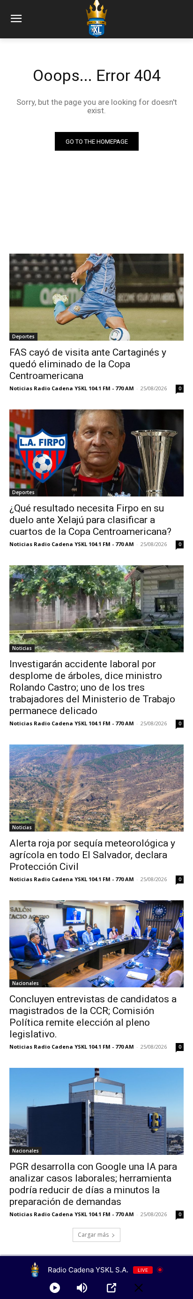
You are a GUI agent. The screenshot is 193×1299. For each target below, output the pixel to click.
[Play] (54, 1287)
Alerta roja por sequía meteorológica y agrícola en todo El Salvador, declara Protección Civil (92, 855)
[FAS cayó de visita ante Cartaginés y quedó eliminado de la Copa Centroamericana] (96, 297)
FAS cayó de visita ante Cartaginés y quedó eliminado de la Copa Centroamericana (87, 364)
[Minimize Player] (138, 1287)
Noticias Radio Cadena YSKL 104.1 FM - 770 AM (71, 388)
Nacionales (25, 983)
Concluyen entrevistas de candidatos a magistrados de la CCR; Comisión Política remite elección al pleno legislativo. (93, 1016)
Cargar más (93, 1235)
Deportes (23, 336)
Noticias (22, 648)
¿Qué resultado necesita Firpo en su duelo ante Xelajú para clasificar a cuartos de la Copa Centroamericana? (90, 520)
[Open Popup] (111, 1287)
